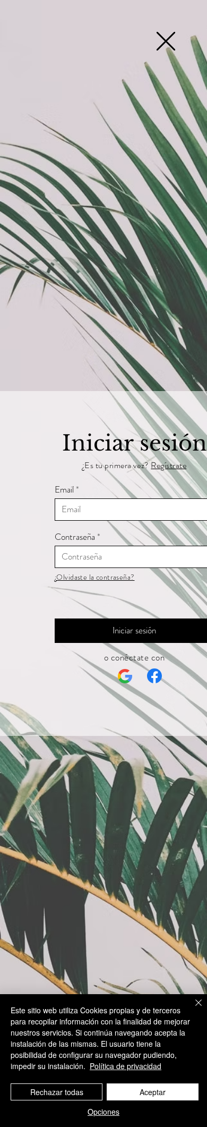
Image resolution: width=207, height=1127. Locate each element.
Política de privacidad (125, 1066)
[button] (166, 41)
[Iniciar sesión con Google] (125, 676)
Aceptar (153, 1092)
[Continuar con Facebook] (154, 675)
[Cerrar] (192, 1009)
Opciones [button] (103, 1111)
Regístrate (168, 465)
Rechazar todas (56, 1092)
